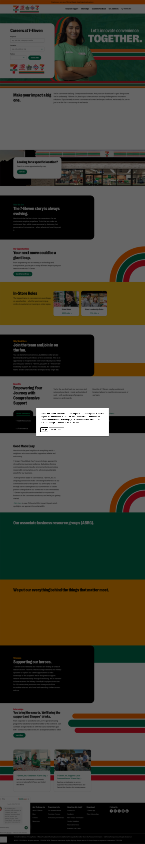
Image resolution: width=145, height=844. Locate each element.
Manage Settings (56, 430)
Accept (44, 430)
